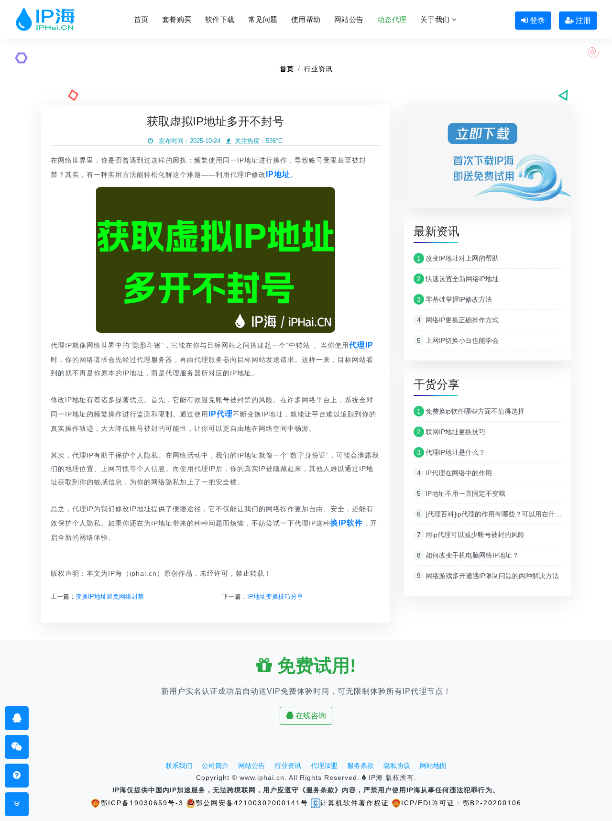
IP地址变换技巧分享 (275, 596)
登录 (536, 20)
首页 (141, 19)
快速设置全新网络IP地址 (458, 279)
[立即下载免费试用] (487, 159)
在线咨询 (310, 716)
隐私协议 (396, 765)
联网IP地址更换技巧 (451, 432)
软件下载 (220, 19)
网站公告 (349, 19)
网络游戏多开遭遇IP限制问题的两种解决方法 (488, 576)
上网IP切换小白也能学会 (458, 340)
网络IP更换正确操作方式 (458, 320)
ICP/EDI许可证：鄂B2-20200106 (461, 803)
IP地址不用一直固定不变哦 (461, 493)
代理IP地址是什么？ (451, 452)
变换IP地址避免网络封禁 (110, 596)
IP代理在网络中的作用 (454, 473)
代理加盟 (324, 765)
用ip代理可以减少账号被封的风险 (471, 534)
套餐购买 (177, 19)
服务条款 (360, 765)
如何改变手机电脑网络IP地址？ (468, 555)
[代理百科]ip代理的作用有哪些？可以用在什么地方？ (499, 514)
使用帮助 (306, 19)
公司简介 (215, 765)
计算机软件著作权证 (354, 803)
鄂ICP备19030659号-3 (142, 803)
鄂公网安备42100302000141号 (252, 803)
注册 (582, 20)
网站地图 (433, 765)
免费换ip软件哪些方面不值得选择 (471, 411)
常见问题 (263, 19)
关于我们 (436, 19)
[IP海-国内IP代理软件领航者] (45, 20)
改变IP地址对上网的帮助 (458, 258)
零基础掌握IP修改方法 (454, 299)
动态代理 (392, 19)
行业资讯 (318, 69)
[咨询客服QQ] (17, 718)
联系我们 (178, 765)
